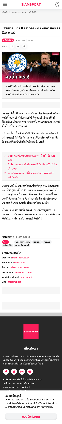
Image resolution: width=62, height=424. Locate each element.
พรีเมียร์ (47, 242)
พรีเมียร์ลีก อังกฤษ (22, 242)
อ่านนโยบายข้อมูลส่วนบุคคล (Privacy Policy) (31, 407)
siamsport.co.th (20, 257)
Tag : (5, 242)
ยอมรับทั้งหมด (31, 416)
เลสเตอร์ (36, 242)
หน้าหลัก (5, 12)
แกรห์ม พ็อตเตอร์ (22, 245)
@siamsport (14, 282)
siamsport (19, 262)
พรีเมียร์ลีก (33, 12)
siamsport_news (20, 267)
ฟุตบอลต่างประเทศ (18, 12)
